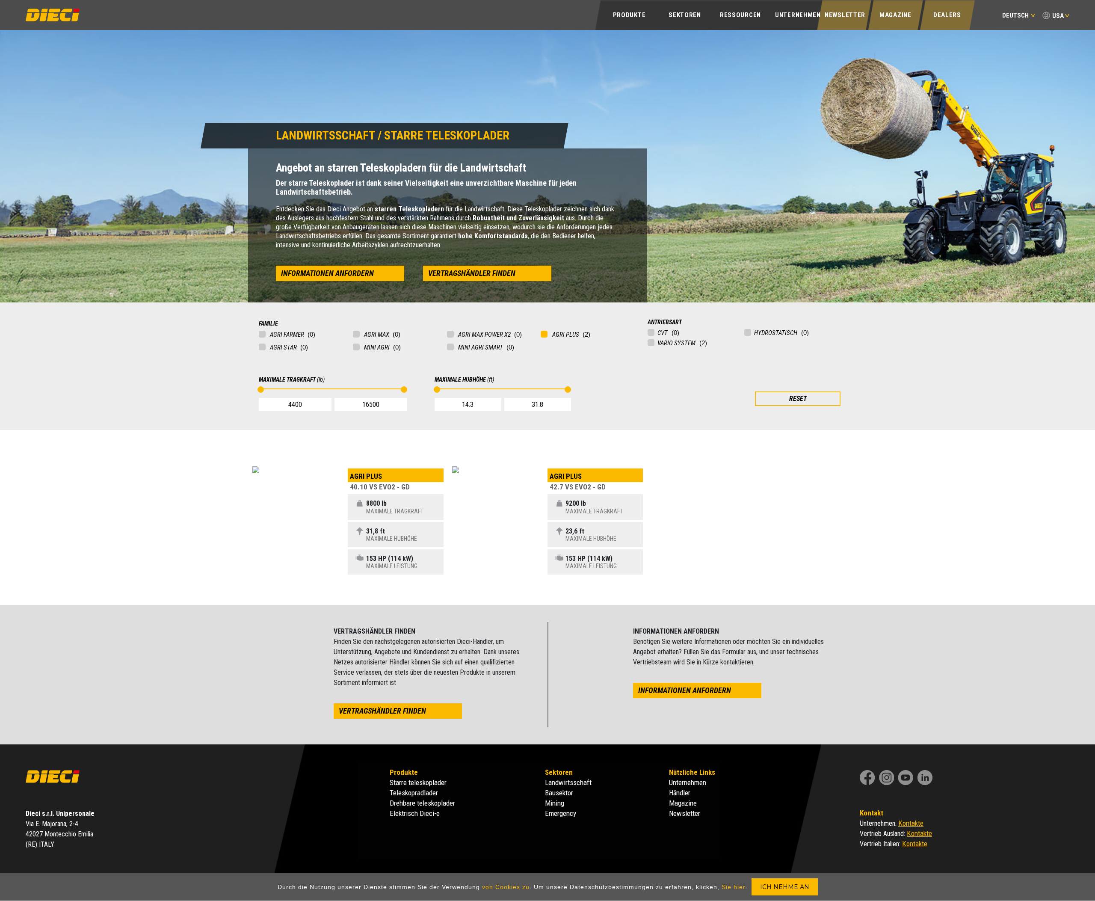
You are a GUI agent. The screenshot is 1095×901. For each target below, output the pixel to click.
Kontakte (910, 823)
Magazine (895, 15)
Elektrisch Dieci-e (415, 813)
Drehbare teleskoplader (422, 803)
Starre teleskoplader (418, 782)
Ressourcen (740, 15)
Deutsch (1015, 15)
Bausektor (559, 792)
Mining (554, 803)
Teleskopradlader (414, 792)
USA (1058, 16)
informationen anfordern (327, 273)
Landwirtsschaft (568, 782)
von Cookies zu (506, 886)
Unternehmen (687, 782)
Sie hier (733, 886)
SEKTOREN (685, 15)
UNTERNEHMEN (798, 15)
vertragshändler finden (471, 273)
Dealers (947, 15)
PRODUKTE (629, 15)
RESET (798, 398)
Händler (679, 792)
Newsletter (845, 15)
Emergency (560, 813)
